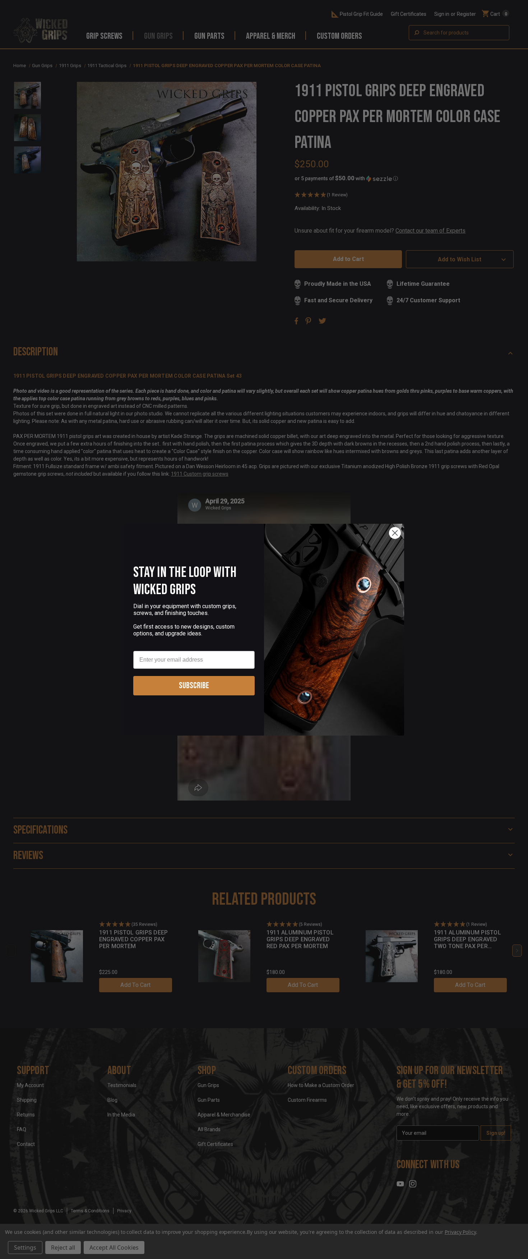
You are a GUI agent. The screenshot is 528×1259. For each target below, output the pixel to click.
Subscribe (194, 685)
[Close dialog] (395, 533)
